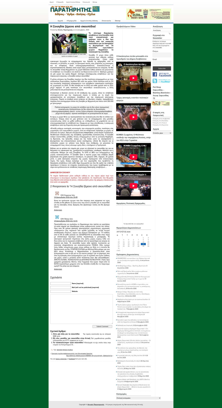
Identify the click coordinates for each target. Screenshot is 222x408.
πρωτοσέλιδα (129, 224)
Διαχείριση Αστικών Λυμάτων (65, 349)
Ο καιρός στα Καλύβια (160, 121)
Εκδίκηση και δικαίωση (125, 325)
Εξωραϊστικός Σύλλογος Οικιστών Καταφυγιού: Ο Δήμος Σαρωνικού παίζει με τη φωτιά (133, 278)
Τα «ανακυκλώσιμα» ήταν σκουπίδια (68, 342)
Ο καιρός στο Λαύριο (160, 123)
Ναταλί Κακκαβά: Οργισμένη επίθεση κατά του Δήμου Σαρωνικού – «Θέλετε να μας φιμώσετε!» (134, 386)
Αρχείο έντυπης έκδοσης (73, 2)
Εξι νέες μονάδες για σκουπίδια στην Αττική (71, 338)
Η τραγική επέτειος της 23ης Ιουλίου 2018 (131, 355)
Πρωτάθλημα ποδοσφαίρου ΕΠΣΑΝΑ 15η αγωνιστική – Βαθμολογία (89, 355)
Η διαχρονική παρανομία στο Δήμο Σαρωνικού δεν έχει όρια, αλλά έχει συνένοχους (133, 313)
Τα (125, 224)
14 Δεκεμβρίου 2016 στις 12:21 (65, 221)
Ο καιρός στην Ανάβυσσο (161, 118)
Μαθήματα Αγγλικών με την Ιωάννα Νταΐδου (132, 299)
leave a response (61, 359)
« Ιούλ (118, 250)
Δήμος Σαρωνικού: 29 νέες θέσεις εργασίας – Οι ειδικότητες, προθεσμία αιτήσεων (134, 341)
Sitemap (94, 2)
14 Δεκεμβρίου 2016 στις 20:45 (65, 197)
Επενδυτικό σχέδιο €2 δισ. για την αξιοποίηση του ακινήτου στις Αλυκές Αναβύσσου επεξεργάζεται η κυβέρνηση (133, 374)
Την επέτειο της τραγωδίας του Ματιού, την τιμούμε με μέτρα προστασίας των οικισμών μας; (132, 350)
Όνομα (155, 51)
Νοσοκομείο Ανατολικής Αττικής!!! (128, 361)
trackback (72, 359)
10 (119, 242)
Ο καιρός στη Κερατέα (160, 125)
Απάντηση (58, 210)
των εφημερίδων (138, 224)
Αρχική (52, 2)
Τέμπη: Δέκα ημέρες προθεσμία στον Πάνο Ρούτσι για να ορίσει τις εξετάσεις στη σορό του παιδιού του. (134, 307)
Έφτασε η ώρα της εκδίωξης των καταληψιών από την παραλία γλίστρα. (132, 321)
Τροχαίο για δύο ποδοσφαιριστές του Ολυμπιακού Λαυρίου (71, 353)
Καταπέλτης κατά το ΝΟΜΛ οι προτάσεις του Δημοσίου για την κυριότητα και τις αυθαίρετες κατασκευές (133, 286)
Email (155, 59)
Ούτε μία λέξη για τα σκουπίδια (66, 334)
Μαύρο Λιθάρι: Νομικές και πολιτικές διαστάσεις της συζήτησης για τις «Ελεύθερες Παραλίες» (133, 294)
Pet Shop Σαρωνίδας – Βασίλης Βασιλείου (131, 266)
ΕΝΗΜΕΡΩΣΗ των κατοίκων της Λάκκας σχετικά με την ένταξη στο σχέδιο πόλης (133, 259)
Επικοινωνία (86, 2)
